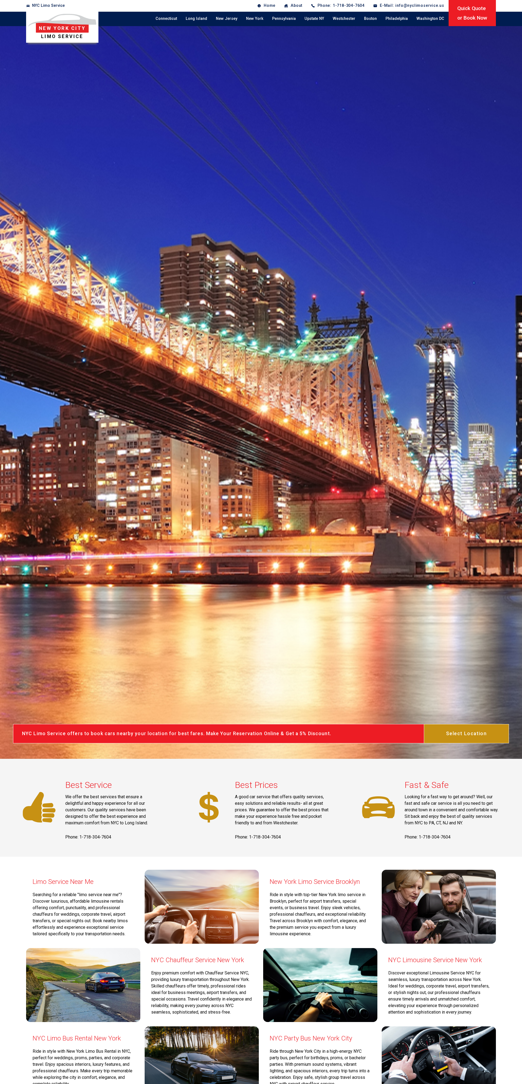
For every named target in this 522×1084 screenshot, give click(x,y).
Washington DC (430, 18)
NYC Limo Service (48, 5)
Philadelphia (397, 18)
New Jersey (226, 18)
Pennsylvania (284, 18)
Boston (370, 18)
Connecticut (166, 18)
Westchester (344, 18)
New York (254, 18)
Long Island (196, 18)
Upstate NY (314, 18)
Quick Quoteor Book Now (472, 13)
